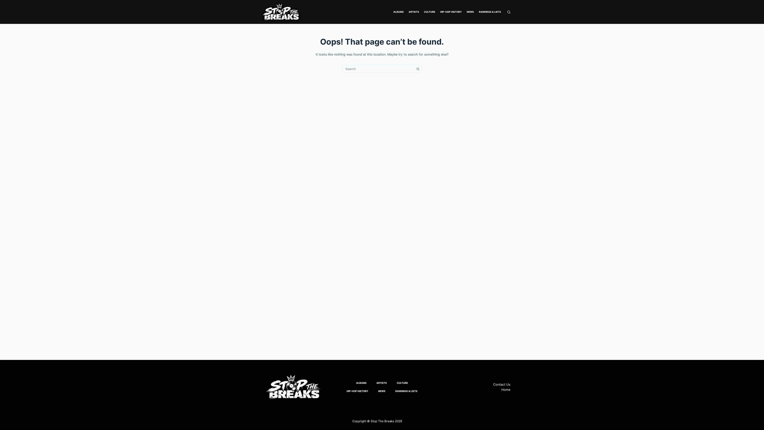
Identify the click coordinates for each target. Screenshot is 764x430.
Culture (429, 11)
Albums (398, 11)
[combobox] (378, 69)
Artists (414, 11)
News (470, 11)
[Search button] (418, 69)
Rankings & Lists (490, 11)
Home (505, 390)
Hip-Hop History (451, 11)
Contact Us (501, 384)
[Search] (508, 12)
